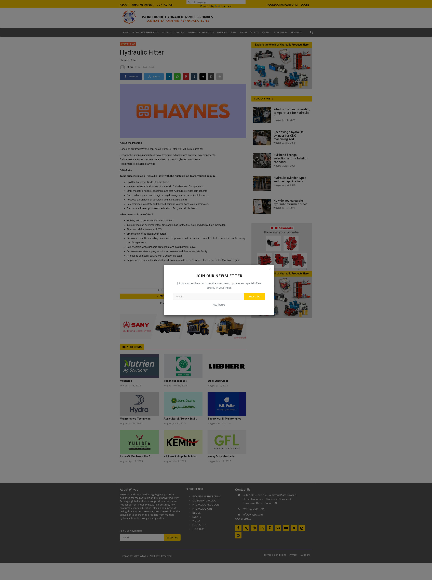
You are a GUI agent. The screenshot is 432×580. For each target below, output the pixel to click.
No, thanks (219, 304)
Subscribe (254, 296)
